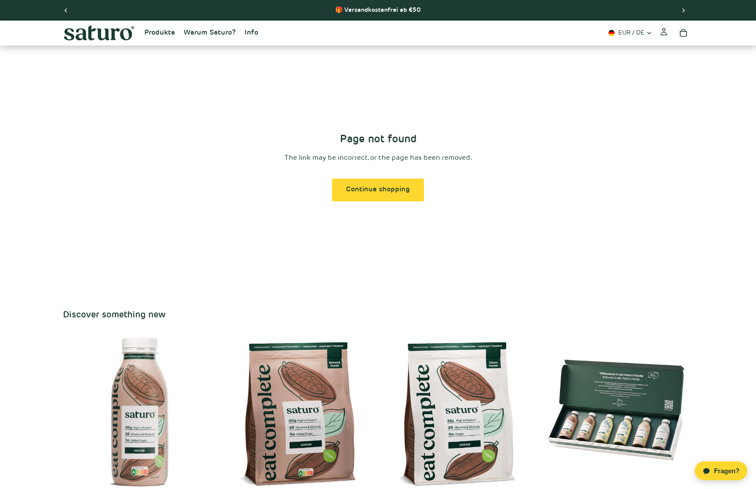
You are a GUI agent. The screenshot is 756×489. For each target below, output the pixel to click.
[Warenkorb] (683, 32)
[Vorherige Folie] (66, 10)
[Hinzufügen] (679, 475)
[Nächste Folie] (683, 10)
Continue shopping (378, 189)
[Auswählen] (203, 475)
